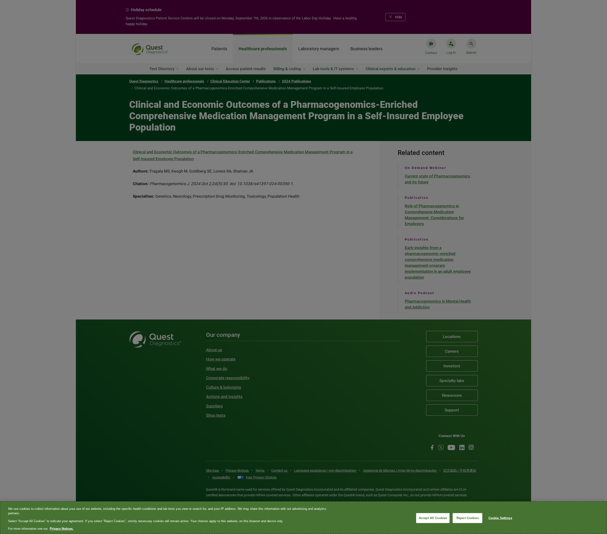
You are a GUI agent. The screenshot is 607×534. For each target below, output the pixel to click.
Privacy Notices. (62, 528)
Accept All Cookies (433, 518)
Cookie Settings (500, 518)
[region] (303, 517)
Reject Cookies (467, 518)
